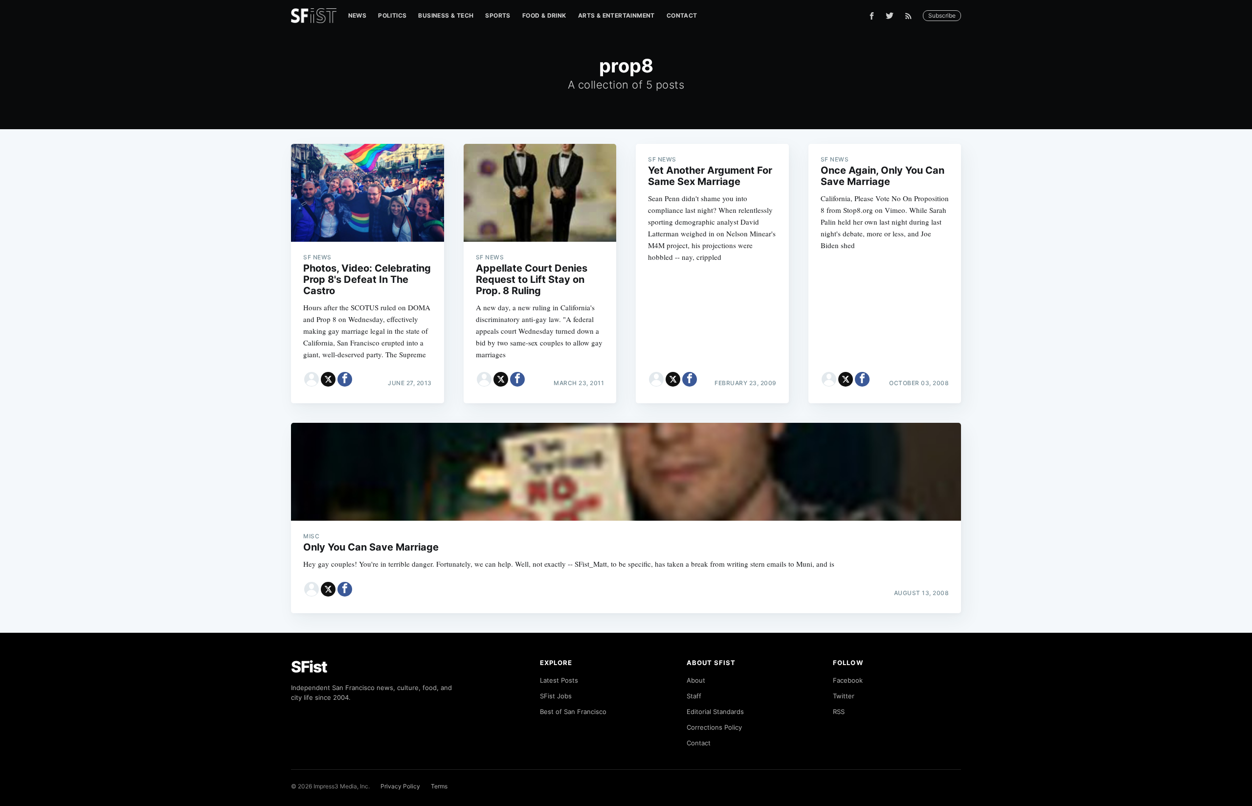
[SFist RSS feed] (911, 15)
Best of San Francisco (573, 711)
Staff (694, 696)
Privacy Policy (400, 786)
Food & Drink (544, 15)
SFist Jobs (556, 696)
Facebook (848, 680)
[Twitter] (889, 15)
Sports (497, 15)
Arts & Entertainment (616, 15)
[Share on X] (328, 379)
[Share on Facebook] (344, 379)
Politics (392, 15)
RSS (839, 711)
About (696, 680)
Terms (439, 786)
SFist (309, 666)
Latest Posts (559, 680)
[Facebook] (871, 15)
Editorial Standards (715, 711)
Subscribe (942, 15)
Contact (682, 15)
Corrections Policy (714, 727)
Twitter (843, 696)
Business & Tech (445, 15)
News (357, 15)
